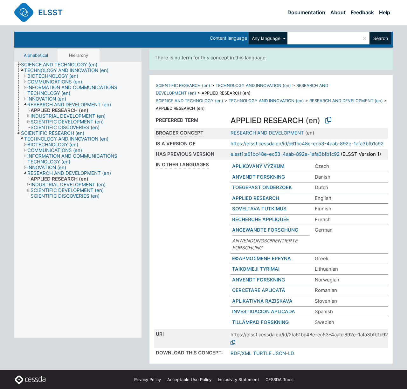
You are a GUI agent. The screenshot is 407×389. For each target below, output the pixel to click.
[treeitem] (62, 65)
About (338, 12)
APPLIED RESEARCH (255, 198)
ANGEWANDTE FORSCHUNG (265, 230)
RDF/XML (241, 353)
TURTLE (262, 353)
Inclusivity (238, 379)
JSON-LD (283, 353)
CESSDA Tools (279, 379)
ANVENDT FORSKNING (258, 177)
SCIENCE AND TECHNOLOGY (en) (189, 100)
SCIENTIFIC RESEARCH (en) (183, 85)
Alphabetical (36, 55)
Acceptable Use (189, 379)
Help (384, 12)
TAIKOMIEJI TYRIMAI (255, 269)
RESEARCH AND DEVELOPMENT (267, 133)
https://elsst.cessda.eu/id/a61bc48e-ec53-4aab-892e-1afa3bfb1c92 (307, 144)
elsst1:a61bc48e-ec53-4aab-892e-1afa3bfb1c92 (285, 154)
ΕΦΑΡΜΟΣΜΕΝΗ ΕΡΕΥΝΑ (261, 258)
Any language (267, 38)
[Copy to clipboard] (328, 120)
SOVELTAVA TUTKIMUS (259, 209)
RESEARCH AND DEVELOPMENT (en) (346, 100)
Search (380, 38)
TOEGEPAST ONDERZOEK (262, 187)
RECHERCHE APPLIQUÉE (260, 219)
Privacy (147, 379)
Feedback (362, 12)
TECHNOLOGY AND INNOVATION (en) (253, 85)
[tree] (77, 200)
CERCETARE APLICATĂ (258, 290)
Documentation (306, 12)
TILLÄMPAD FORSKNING (260, 322)
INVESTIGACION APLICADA (263, 311)
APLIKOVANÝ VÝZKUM (258, 166)
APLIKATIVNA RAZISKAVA (262, 301)
